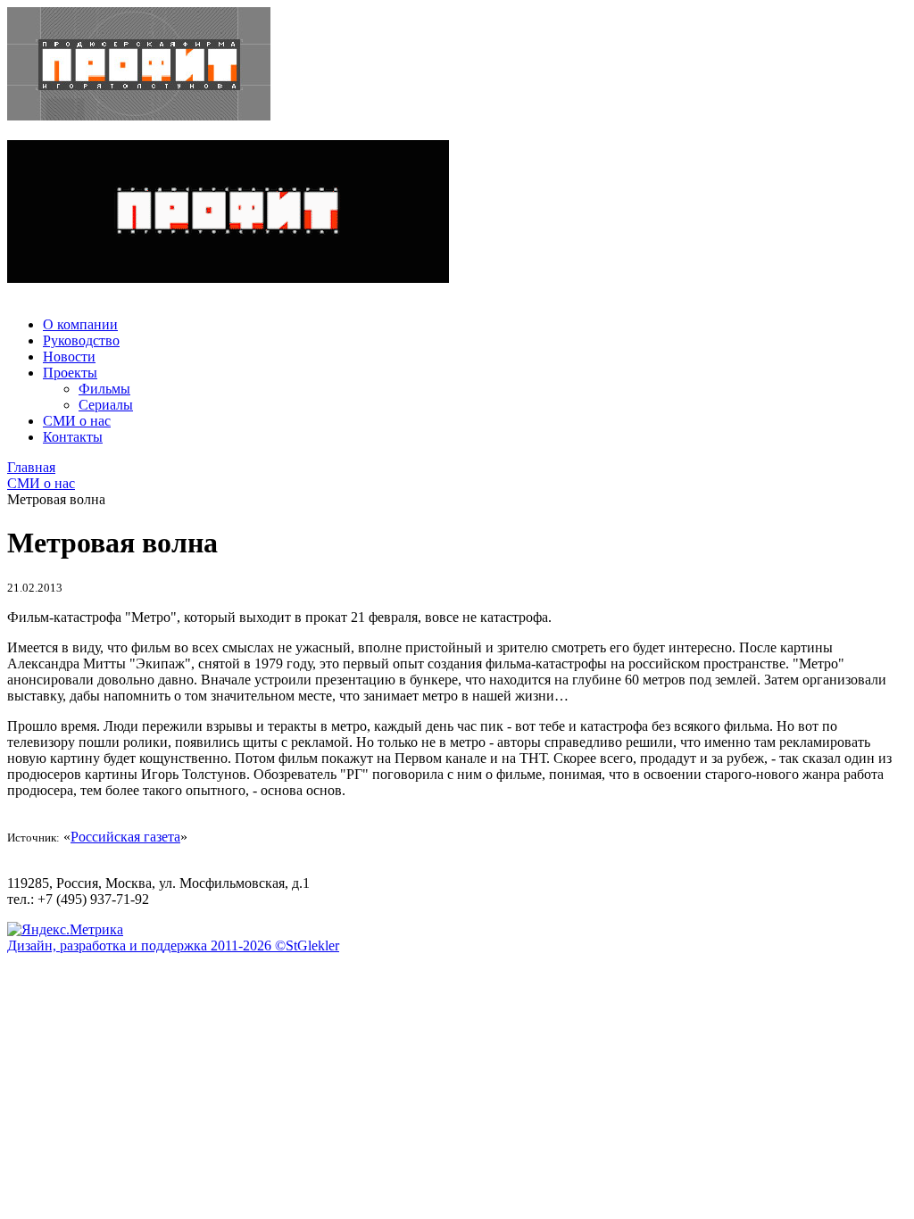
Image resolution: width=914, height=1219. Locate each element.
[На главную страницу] (457, 65)
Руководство (81, 340)
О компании (80, 324)
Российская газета (125, 836)
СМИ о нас (77, 420)
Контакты (73, 436)
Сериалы (106, 404)
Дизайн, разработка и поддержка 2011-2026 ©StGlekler (173, 945)
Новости (69, 356)
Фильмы (104, 388)
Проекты (70, 372)
